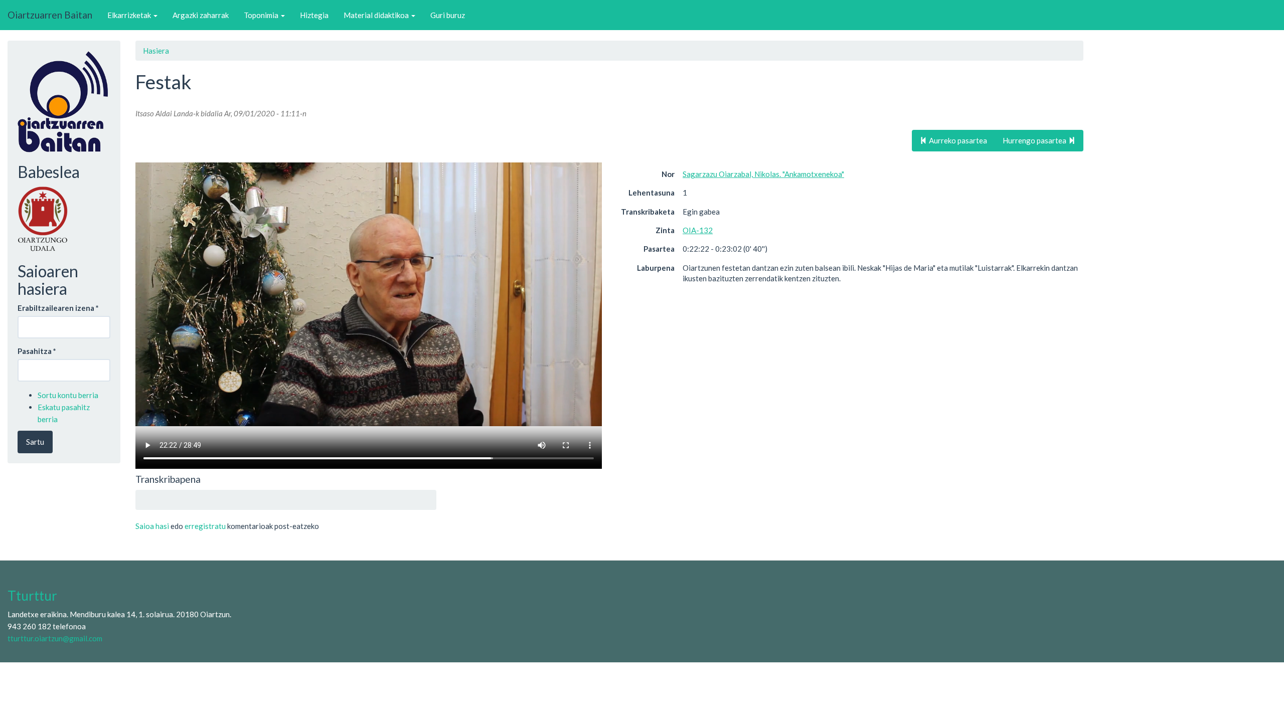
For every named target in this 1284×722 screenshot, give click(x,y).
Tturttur (32, 596)
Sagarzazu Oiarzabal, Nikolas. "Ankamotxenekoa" (763, 173)
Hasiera (156, 50)
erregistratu (205, 525)
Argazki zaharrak (201, 15)
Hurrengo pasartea (1035, 140)
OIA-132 (698, 230)
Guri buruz (447, 15)
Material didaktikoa (377, 15)
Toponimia (262, 15)
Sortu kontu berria (68, 395)
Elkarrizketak (129, 15)
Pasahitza (37, 350)
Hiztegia (314, 15)
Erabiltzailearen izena (58, 307)
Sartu (35, 441)
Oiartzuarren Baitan (50, 15)
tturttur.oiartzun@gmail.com (55, 638)
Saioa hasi (152, 525)
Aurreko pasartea (957, 140)
